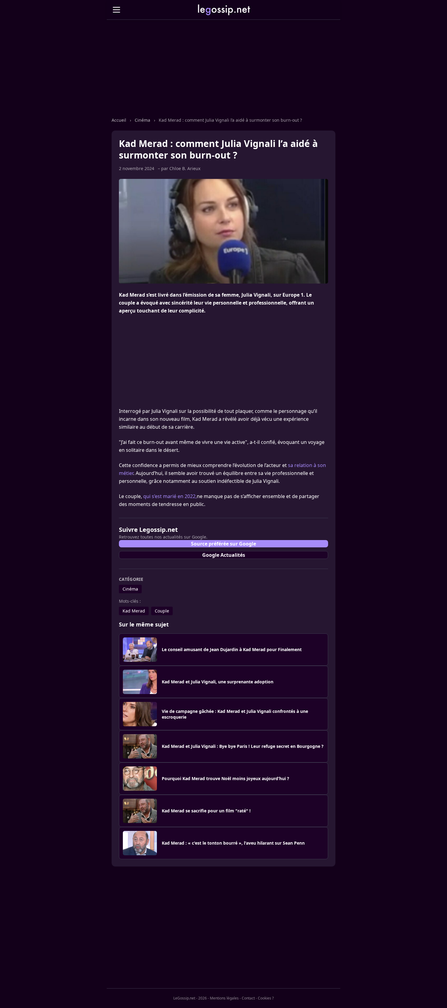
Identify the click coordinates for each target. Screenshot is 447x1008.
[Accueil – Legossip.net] (223, 9)
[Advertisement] (223, 74)
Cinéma (143, 120)
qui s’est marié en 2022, (170, 496)
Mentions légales (224, 998)
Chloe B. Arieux (184, 168)
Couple (162, 611)
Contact (248, 998)
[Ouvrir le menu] (116, 10)
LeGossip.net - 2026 (190, 998)
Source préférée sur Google (223, 543)
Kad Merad (134, 611)
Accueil (119, 120)
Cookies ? (266, 998)
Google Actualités (223, 555)
